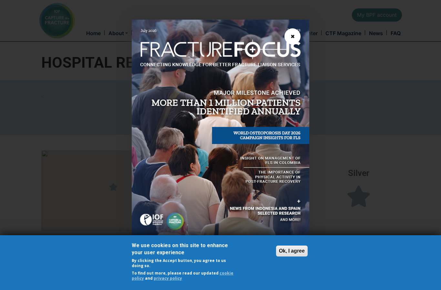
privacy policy (168, 278)
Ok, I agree (292, 251)
